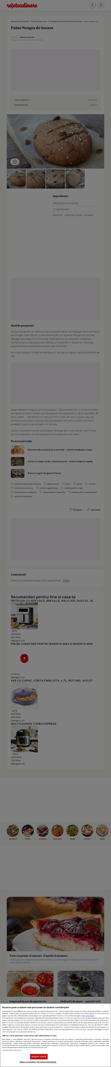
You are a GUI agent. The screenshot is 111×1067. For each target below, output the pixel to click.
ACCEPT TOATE (39, 1056)
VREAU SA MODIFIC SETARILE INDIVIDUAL (38, 1062)
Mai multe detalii (88, 1016)
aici (86, 1025)
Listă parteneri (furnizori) (12, 1050)
